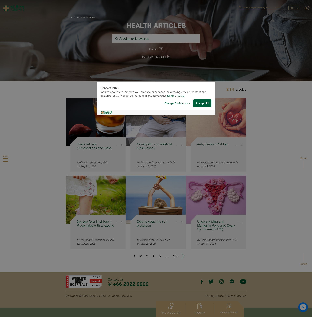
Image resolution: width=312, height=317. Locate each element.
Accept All (202, 103)
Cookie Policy (175, 96)
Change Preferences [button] (177, 103)
